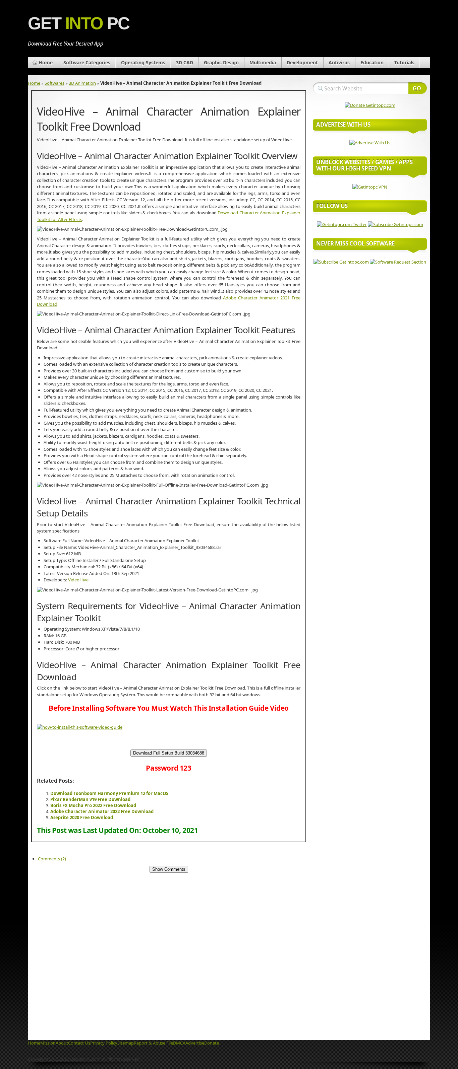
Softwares (54, 83)
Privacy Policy (103, 1043)
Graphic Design (221, 62)
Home (46, 62)
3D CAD (184, 62)
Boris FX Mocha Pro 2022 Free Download (93, 805)
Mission (48, 1043)
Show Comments (168, 869)
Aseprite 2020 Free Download (81, 817)
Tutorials (404, 62)
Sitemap (125, 1043)
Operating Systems (143, 62)
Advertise (194, 1043)
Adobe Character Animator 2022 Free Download (102, 811)
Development (302, 62)
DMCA (179, 1043)
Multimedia (262, 62)
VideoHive (78, 580)
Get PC (78, 23)
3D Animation (82, 83)
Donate (211, 1043)
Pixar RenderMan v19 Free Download (90, 799)
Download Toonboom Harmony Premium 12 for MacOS (109, 793)
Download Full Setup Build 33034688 (168, 753)
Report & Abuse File (153, 1043)
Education (372, 62)
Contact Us (79, 1043)
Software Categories (86, 62)
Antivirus (339, 62)
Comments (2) (52, 859)
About (62, 1043)
